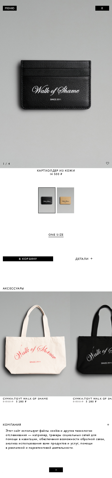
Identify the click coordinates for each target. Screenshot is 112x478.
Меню (10, 8)
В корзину (28, 259)
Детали (82, 259)
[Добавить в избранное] (107, 163)
